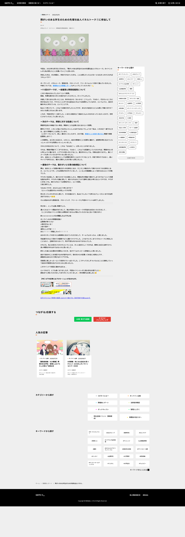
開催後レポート (47, 483)
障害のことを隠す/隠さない (94, 134)
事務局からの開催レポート (62, 86)
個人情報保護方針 (135, 495)
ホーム (38, 483)
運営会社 (145, 495)
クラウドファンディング (102, 319)
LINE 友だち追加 (82, 319)
